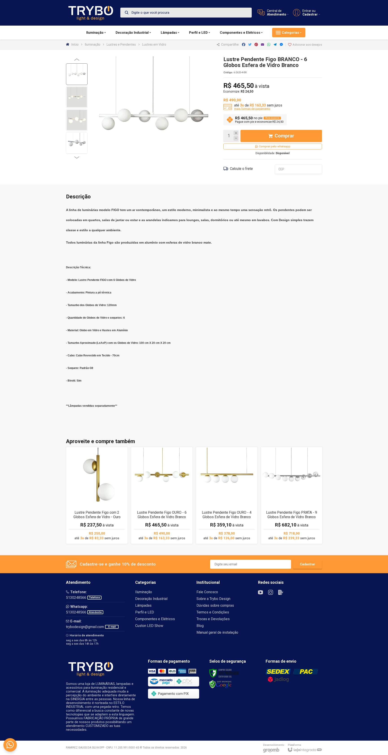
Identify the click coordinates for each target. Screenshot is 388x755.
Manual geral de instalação (217, 632)
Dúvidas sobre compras (215, 605)
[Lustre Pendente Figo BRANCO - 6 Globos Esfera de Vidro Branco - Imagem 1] (77, 74)
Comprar (284, 136)
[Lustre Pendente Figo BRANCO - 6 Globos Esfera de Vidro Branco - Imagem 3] (77, 120)
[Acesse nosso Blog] (280, 592)
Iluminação (92, 44)
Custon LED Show (149, 626)
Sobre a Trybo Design (213, 599)
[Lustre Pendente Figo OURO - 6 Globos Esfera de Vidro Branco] (161, 495)
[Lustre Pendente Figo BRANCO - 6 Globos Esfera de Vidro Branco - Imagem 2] (77, 97)
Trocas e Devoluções (213, 619)
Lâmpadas (143, 605)
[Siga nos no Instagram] (270, 592)
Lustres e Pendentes (121, 44)
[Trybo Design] (90, 13)
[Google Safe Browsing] (220, 684)
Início (75, 44)
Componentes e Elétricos (155, 619)
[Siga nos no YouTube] (260, 592)
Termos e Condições (212, 612)
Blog (200, 626)
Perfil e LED (144, 612)
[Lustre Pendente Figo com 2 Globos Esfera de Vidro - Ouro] (97, 495)
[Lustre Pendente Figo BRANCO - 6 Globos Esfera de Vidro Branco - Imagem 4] (77, 143)
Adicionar (105, 509)
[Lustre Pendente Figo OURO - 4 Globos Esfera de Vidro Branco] (226, 495)
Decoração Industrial (151, 599)
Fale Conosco (207, 592)
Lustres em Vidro (154, 44)
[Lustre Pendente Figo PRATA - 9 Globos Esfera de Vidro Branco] (291, 495)
